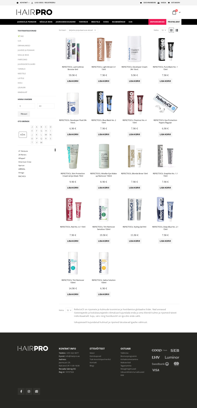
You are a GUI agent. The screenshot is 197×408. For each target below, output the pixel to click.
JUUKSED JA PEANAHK (26, 50)
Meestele (95, 22)
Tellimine (124, 353)
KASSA (163, 2)
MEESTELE (22, 73)
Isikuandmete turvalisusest (133, 372)
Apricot (21, 165)
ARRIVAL (21, 169)
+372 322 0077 (72, 353)
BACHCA (22, 176)
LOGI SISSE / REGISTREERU (45, 2)
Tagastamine (126, 365)
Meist (92, 353)
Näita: (156, 30)
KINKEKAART (22, 92)
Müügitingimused (128, 369)
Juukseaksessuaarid (66, 22)
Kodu (106, 22)
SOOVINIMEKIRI (149, 2)
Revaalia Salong (66, 369)
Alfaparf (21, 158)
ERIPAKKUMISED (157, 22)
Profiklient (174, 22)
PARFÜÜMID (22, 59)
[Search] (144, 12)
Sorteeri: (62, 30)
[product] (73, 49)
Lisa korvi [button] (72, 81)
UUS (130, 22)
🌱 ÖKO (21, 36)
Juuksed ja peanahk (26, 22)
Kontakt (93, 362)
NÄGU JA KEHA (23, 55)
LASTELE (21, 78)
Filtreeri (24, 114)
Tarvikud (83, 22)
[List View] (176, 30)
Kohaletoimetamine (129, 359)
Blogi (92, 365)
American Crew (24, 162)
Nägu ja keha (46, 22)
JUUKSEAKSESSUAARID (26, 64)
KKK (122, 375)
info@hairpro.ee (72, 356)
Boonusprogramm (129, 356)
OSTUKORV (175, 2)
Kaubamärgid (118, 22)
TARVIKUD (22, 69)
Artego (21, 172)
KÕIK (22, 134)
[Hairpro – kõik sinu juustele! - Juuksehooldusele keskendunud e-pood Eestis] (34, 12)
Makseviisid (126, 362)
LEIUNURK (22, 87)
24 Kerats (22, 154)
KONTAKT (24, 2)
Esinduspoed (95, 356)
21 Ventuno (23, 151)
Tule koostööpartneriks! (100, 359)
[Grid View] (171, 30)
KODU (20, 83)
